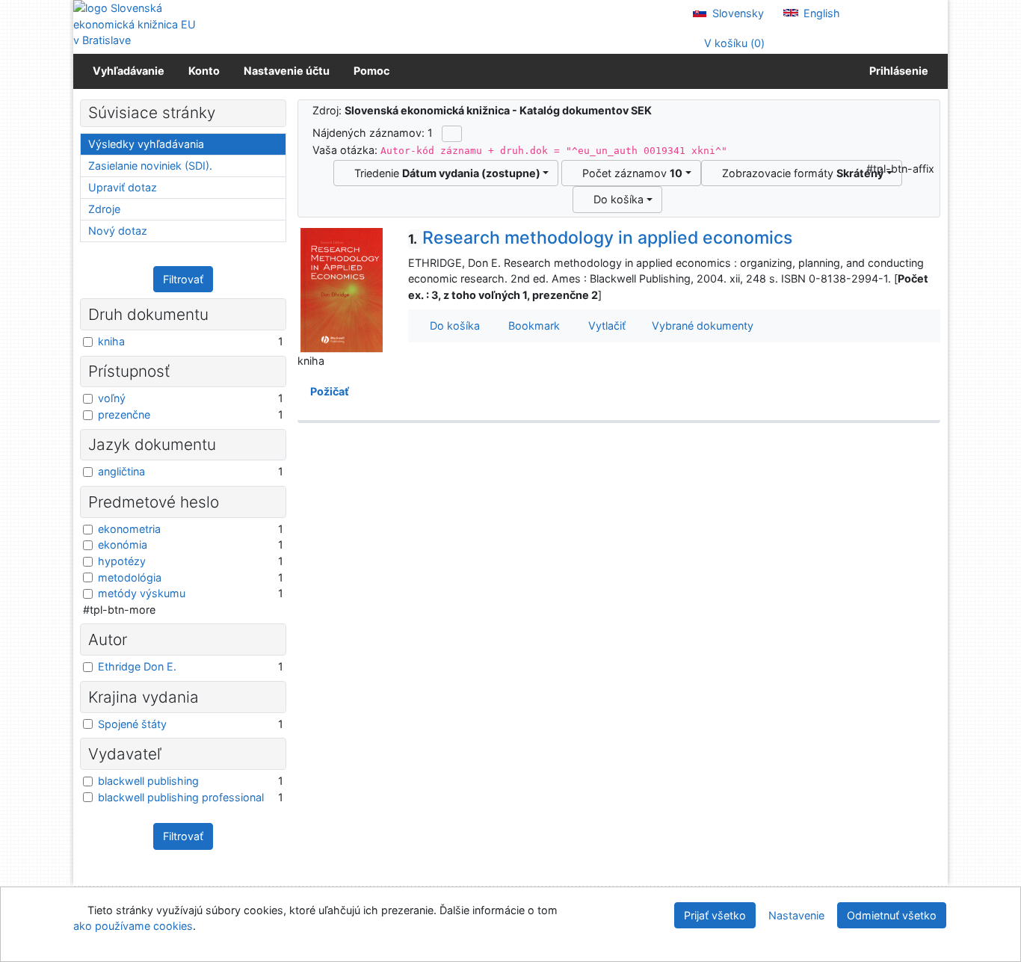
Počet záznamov (629, 173)
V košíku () (733, 43)
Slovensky (736, 13)
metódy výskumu (141, 593)
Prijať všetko (715, 915)
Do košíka (615, 199)
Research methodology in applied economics (600, 237)
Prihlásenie (896, 70)
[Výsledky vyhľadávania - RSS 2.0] (452, 134)
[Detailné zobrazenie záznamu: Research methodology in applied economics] (341, 289)
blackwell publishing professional (181, 797)
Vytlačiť (604, 325)
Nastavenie (796, 915)
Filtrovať (183, 279)
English (820, 13)
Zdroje (104, 209)
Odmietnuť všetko (892, 915)
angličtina (121, 471)
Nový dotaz (117, 230)
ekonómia (122, 544)
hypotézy (122, 561)
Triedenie (444, 173)
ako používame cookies (133, 925)
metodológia (129, 577)
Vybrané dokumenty (701, 325)
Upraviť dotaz (122, 187)
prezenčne (124, 414)
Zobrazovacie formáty (799, 173)
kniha (111, 341)
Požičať (327, 391)
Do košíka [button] (452, 325)
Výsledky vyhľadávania (146, 144)
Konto (204, 70)
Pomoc (371, 70)
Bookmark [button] (531, 325)
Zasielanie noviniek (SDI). (150, 165)
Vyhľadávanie (128, 70)
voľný (112, 398)
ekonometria (129, 528)
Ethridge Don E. (137, 666)
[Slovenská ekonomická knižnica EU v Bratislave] (137, 24)
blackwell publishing (148, 780)
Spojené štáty (132, 724)
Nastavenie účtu (287, 70)
